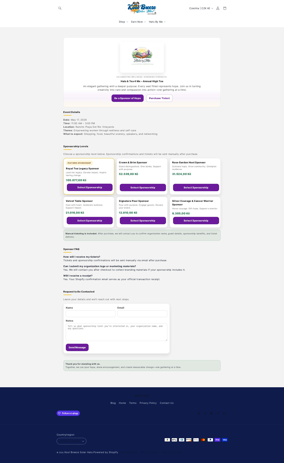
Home (122, 403)
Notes (69, 320)
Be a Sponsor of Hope (127, 98)
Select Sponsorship (89, 187)
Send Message (77, 347)
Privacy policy (150, 452)
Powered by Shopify (105, 452)
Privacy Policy (148, 403)
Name (69, 307)
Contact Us (167, 403)
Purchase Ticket (159, 98)
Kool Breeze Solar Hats (78, 452)
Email (120, 307)
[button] (60, 8)
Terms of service (172, 452)
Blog (113, 403)
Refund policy (129, 452)
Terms (132, 403)
